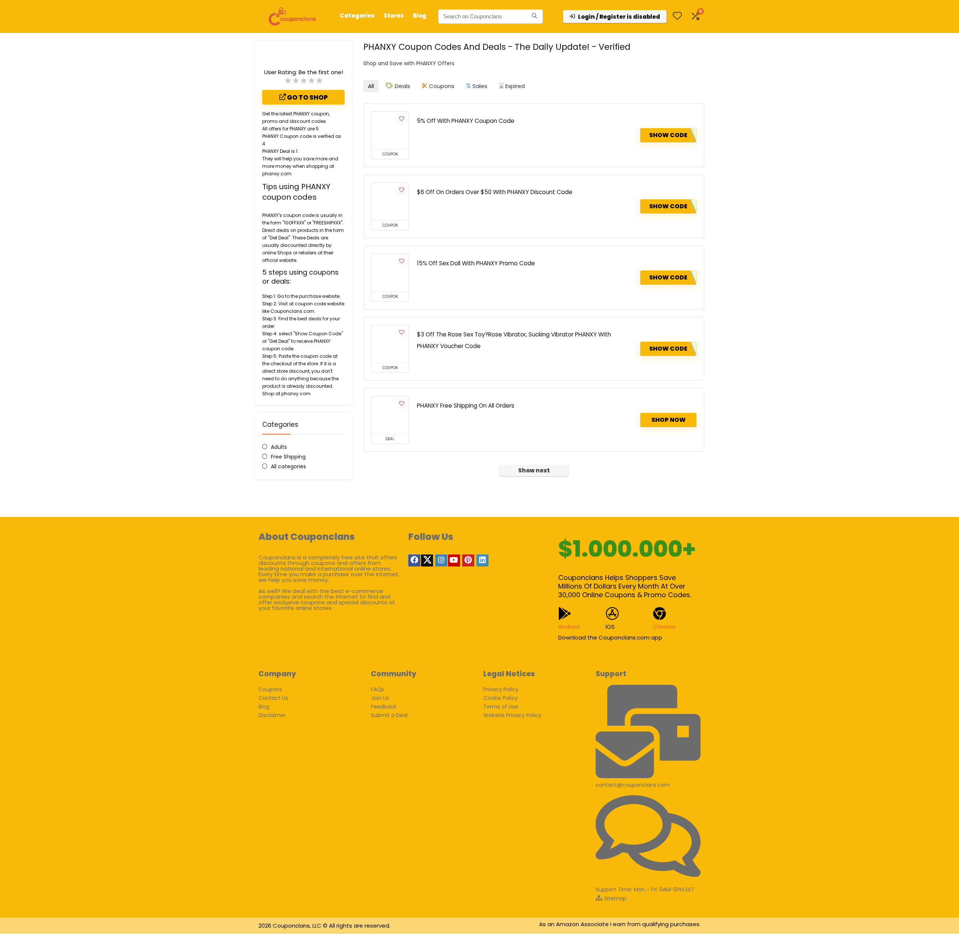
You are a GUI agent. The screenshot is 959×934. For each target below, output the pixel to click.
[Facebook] (414, 560)
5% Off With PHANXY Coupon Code (465, 121)
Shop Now (668, 419)
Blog (419, 15)
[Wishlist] (677, 16)
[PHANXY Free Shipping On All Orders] (390, 415)
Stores (394, 15)
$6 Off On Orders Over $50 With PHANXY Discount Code (494, 192)
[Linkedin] (482, 560)
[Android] (564, 613)
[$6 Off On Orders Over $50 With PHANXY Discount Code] (390, 201)
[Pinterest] (468, 560)
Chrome (664, 627)
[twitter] (427, 560)
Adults (279, 447)
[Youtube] (454, 560)
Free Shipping (288, 456)
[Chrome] (659, 613)
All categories (288, 466)
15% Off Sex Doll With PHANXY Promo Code (476, 263)
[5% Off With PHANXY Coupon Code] (390, 130)
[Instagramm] (441, 560)
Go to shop (307, 97)
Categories (357, 15)
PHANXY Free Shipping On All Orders (465, 405)
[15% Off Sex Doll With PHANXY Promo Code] (390, 272)
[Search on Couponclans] (534, 16)
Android (569, 627)
